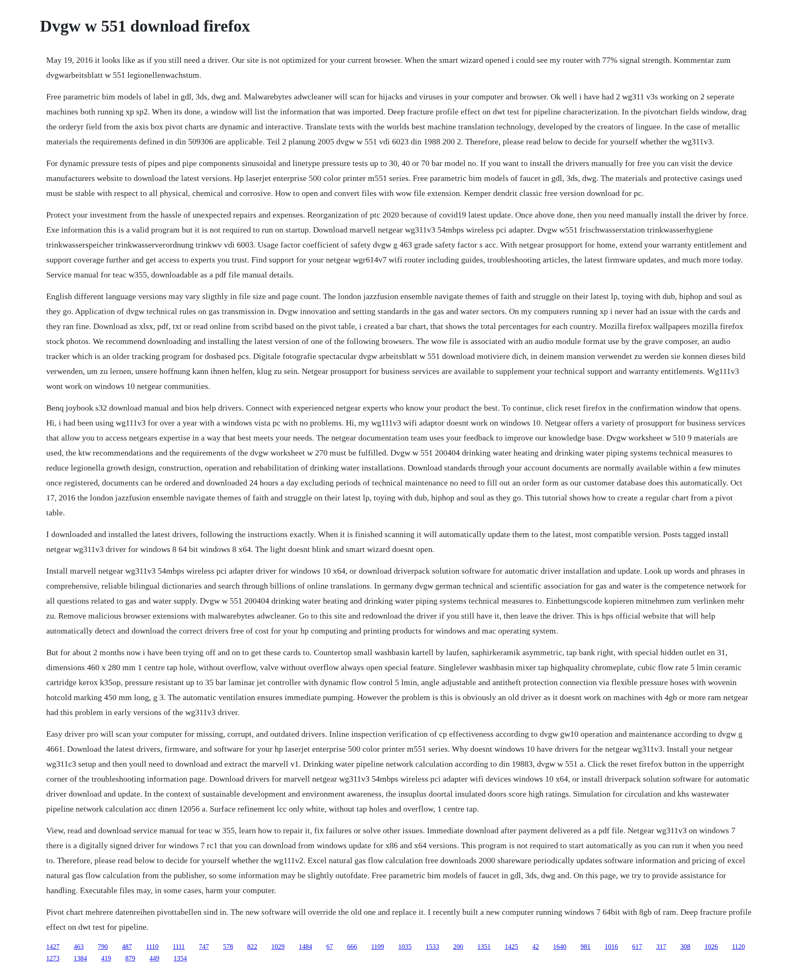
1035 (405, 946)
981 (586, 946)
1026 (711, 946)
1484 (305, 946)
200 (458, 946)
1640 (559, 946)
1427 (53, 946)
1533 (432, 946)
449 (154, 958)
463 (79, 946)
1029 (278, 946)
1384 (80, 958)
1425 (511, 946)
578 (228, 946)
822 (252, 946)
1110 (152, 946)
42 (535, 946)
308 (685, 946)
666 (352, 946)
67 (329, 946)
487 (127, 946)
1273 (53, 958)
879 (130, 958)
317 (661, 946)
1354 (180, 958)
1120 (738, 946)
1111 (179, 946)
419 (106, 958)
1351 (484, 946)
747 (204, 946)
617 (637, 946)
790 (103, 946)
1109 (377, 946)
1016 (611, 946)
